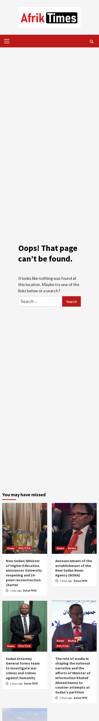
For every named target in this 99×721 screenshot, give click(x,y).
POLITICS (24, 548)
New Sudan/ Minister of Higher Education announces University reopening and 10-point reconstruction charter (24, 572)
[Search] (91, 41)
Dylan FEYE (30, 590)
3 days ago (66, 697)
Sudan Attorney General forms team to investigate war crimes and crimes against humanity (23, 668)
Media (72, 548)
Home (11, 548)
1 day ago (16, 590)
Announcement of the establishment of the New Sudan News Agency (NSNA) (73, 567)
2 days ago (66, 580)
